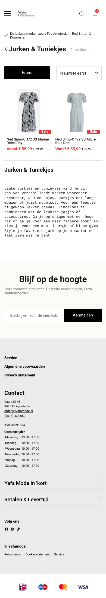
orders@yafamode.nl (18, 411)
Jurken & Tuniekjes (37, 49)
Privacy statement (19, 375)
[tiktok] (18, 530)
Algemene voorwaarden (24, 366)
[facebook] (6, 530)
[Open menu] (7, 13)
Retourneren (12, 554)
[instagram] (12, 530)
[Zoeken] (81, 14)
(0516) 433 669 (14, 416)
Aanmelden (83, 315)
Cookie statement (38, 554)
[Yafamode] (26, 13)
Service (10, 358)
